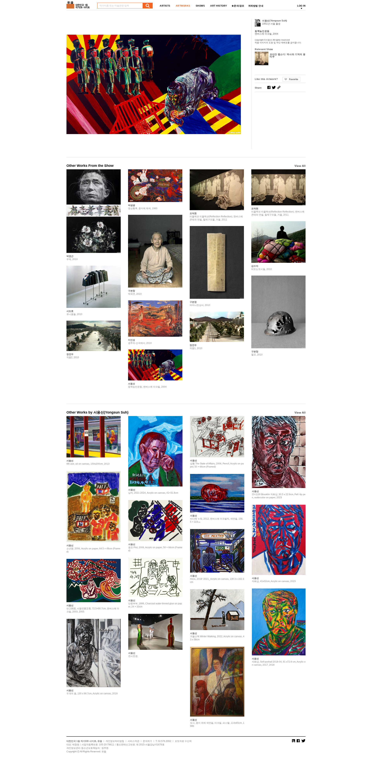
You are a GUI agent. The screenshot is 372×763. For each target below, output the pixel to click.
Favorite (293, 79)
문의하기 (147, 741)
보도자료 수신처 (183, 741)
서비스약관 (133, 741)
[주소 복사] (279, 87)
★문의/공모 (238, 6)
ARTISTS (165, 6)
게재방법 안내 (256, 6)
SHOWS (200, 6)
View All (300, 165)
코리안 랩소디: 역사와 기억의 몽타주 (288, 55)
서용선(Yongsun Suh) (274, 20)
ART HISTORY (218, 6)
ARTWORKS (183, 6)
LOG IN (301, 6)
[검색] (148, 6)
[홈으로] (78, 3)
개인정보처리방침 (115, 741)
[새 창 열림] (268, 87)
